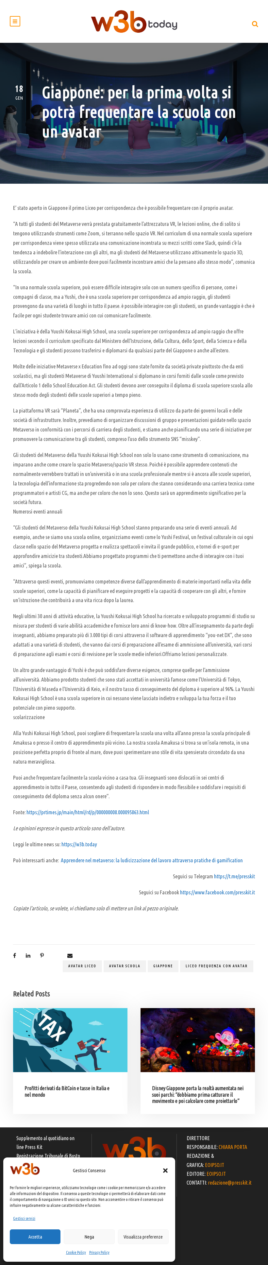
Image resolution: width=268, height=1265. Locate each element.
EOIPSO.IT (214, 1165)
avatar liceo (82, 966)
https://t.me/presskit (234, 876)
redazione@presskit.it (230, 1183)
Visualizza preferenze (143, 1237)
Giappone (163, 966)
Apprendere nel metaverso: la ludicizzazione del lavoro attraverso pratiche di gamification (152, 860)
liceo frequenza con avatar (217, 966)
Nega (89, 1237)
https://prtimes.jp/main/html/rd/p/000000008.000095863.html (87, 812)
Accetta (35, 1237)
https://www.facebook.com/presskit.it (217, 892)
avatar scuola (125, 966)
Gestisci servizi (24, 1218)
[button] (165, 1170)
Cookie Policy (76, 1252)
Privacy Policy (99, 1252)
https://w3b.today (79, 844)
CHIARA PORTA (233, 1147)
